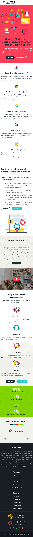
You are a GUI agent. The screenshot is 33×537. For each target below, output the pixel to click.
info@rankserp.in (20, 522)
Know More (10, 57)
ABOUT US (16, 263)
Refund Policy (17, 505)
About (17, 496)
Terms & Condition (17, 508)
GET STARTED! (21, 381)
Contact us (17, 499)
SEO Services (17, 475)
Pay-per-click (17, 478)
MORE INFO (10, 381)
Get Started (21, 57)
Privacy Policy (17, 502)
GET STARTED (17, 208)
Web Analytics (17, 484)
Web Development (17, 487)
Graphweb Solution (24, 534)
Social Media (17, 481)
